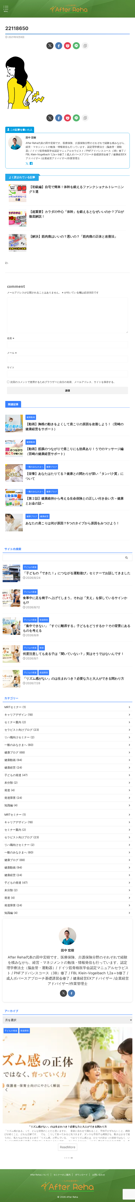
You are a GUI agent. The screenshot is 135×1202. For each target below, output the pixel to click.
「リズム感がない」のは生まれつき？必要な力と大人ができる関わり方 (73, 678)
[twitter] (49, 45)
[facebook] (58, 45)
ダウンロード (81, 1174)
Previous (6, 1089)
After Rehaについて (39, 1174)
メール (12, 352)
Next (129, 1089)
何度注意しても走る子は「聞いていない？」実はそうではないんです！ (73, 654)
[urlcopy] (85, 45)
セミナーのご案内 (62, 1174)
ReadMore (65, 1147)
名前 (10, 338)
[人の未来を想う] (69, 9)
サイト (10, 367)
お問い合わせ (98, 1174)
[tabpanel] (65, 1090)
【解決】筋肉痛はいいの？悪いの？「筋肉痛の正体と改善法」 (73, 236)
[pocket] (67, 45)
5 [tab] (72, 1158)
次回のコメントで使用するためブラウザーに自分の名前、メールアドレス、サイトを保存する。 (63, 381)
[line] (76, 45)
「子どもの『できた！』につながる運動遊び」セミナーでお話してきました (76, 573)
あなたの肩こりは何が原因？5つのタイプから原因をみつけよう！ (72, 523)
